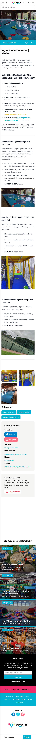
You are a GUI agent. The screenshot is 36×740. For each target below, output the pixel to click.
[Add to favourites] (26, 42)
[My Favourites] (29, 2)
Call (28, 737)
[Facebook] (13, 714)
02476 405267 (9, 460)
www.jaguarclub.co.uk (12, 448)
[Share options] (32, 42)
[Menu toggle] (3, 2)
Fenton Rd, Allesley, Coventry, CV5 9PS (17, 467)
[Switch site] (23, 2)
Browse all (11, 737)
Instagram (12, 440)
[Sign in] (6, 2)
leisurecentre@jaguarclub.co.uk (15, 114)
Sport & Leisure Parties (11, 417)
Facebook (12, 434)
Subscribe (18, 677)
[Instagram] (23, 714)
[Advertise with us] (33, 2)
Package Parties (9, 42)
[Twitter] (18, 714)
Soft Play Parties (8, 412)
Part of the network (18, 689)
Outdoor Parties (23, 412)
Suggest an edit (14, 492)
